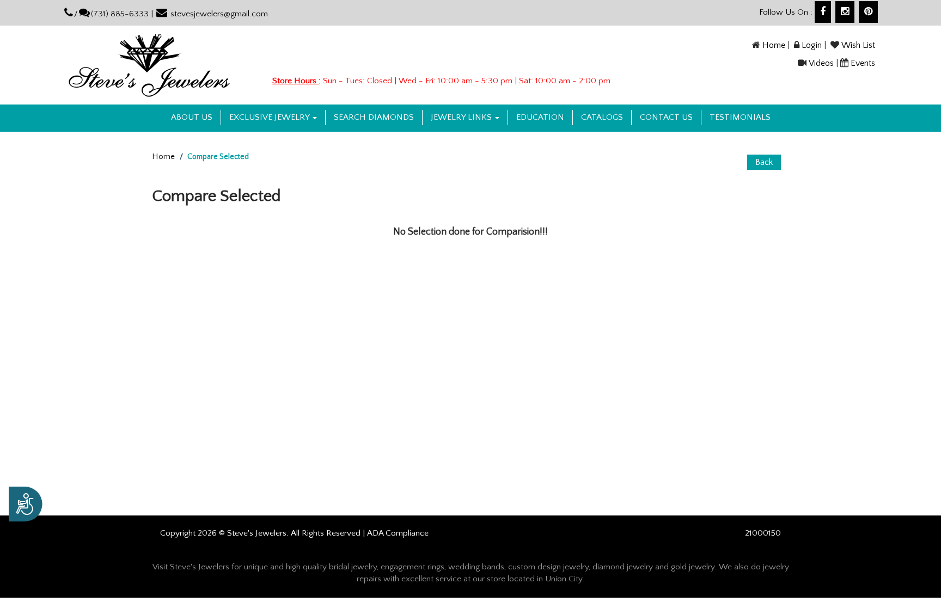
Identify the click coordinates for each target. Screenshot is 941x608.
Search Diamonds (374, 117)
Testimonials (740, 117)
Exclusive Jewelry (270, 117)
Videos (821, 63)
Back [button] (764, 162)
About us (191, 117)
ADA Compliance (398, 533)
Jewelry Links (462, 117)
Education (540, 117)
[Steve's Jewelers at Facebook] (823, 12)
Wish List (858, 45)
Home (773, 45)
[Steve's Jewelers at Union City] (161, 65)
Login (812, 45)
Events (863, 63)
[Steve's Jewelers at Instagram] (844, 12)
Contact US (666, 117)
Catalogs (602, 117)
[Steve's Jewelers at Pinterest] (868, 12)
